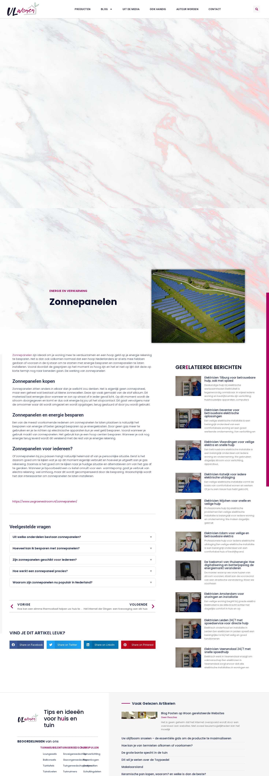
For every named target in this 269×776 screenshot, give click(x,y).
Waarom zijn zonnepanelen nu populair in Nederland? (82, 582)
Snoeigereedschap (69, 754)
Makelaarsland (132, 767)
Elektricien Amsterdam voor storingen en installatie (224, 595)
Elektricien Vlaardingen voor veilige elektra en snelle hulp (229, 443)
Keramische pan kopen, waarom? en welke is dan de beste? (164, 774)
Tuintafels (48, 765)
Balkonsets (49, 760)
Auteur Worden (187, 9)
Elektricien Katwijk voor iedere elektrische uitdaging (225, 475)
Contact (215, 9)
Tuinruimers (69, 771)
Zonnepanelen (22, 355)
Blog (104, 9)
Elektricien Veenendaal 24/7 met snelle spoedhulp (227, 650)
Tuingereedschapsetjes (69, 765)
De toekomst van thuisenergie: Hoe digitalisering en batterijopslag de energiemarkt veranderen (229, 565)
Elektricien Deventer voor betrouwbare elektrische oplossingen (221, 413)
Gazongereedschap (69, 760)
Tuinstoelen (49, 771)
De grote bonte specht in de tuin (145, 753)
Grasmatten (89, 765)
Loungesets (49, 754)
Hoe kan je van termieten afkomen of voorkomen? (157, 745)
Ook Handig (158, 9)
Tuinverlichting (89, 754)
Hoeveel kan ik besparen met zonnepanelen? (82, 548)
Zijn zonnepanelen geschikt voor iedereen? (82, 560)
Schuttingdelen (89, 771)
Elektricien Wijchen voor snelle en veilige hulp (227, 502)
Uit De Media (131, 9)
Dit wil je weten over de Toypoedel (145, 760)
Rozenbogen (89, 760)
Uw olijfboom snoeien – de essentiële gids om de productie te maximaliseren (176, 738)
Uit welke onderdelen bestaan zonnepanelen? (82, 537)
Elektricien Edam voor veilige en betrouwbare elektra (226, 534)
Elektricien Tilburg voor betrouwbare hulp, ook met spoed (229, 379)
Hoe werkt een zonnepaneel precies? (82, 571)
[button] (256, 9)
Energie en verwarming (68, 291)
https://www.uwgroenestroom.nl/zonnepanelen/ (44, 501)
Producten (83, 9)
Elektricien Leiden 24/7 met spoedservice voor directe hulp (226, 621)
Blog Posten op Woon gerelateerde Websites (192, 713)
